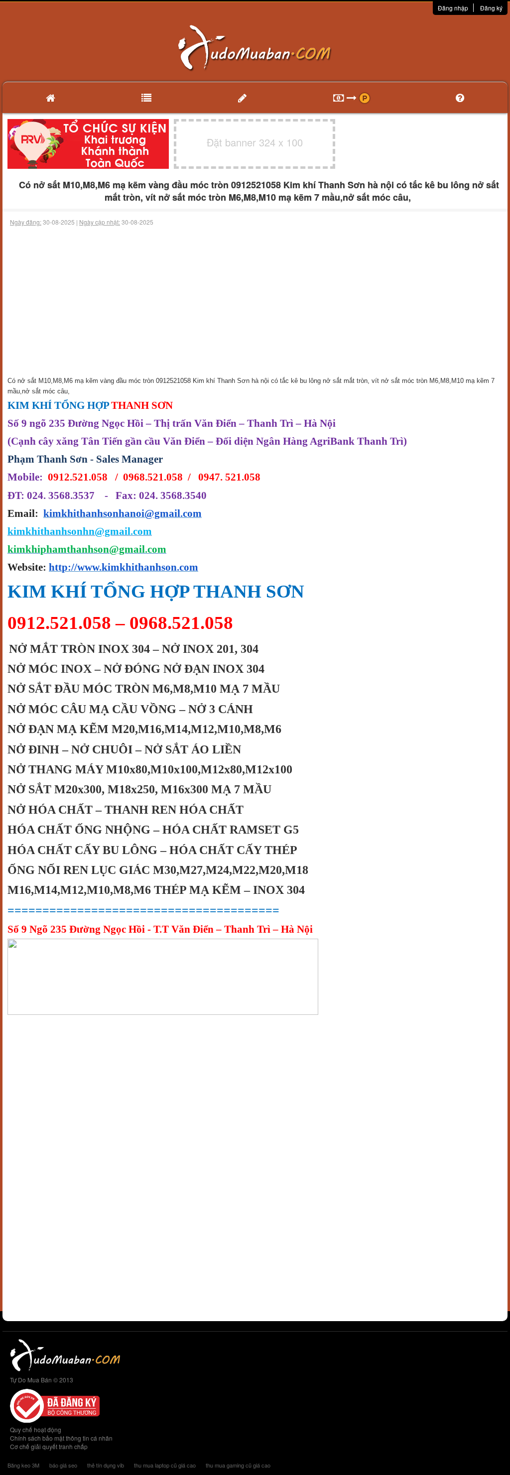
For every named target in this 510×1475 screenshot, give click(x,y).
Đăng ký (491, 7)
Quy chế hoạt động (35, 1429)
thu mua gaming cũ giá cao (238, 1465)
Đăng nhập (453, 7)
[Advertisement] (255, 301)
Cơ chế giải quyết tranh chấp (49, 1446)
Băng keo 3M (23, 1465)
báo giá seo (63, 1465)
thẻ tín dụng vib (105, 1465)
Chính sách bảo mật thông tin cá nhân (61, 1438)
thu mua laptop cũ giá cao (165, 1465)
